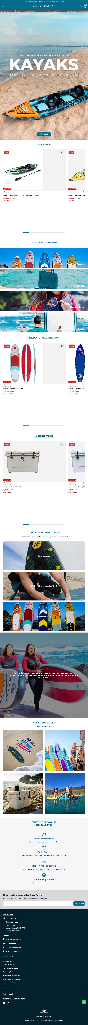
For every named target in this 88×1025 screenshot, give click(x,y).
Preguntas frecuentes (10, 968)
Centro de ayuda (8, 965)
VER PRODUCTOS (44, 134)
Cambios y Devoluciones (11, 972)
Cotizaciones (7, 961)
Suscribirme (79, 903)
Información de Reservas (11, 976)
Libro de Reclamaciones (11, 983)
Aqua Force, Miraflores (13, 939)
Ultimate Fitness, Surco (13, 951)
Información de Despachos (12, 979)
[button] (44, 988)
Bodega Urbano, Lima (13, 948)
